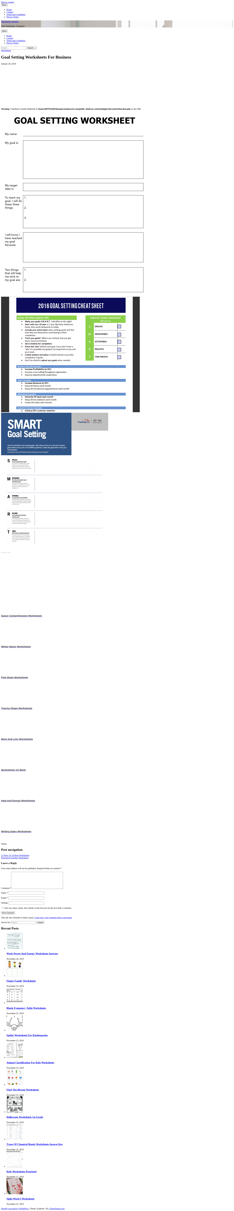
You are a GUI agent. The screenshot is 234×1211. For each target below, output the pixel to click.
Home (9, 10)
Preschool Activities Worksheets (14, 858)
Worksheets (6, 50)
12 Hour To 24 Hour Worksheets (15, 855)
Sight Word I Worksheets (20, 1198)
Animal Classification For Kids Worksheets (30, 1062)
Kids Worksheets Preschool (21, 1171)
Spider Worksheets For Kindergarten (27, 1035)
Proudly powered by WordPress (15, 1208)
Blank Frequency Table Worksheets (26, 1008)
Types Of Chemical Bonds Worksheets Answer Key (34, 1144)
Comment (6, 888)
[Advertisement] (82, 84)
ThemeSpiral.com (56, 1208)
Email (4, 898)
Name (4, 893)
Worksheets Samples (10, 21)
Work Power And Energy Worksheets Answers (32, 953)
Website (4, 903)
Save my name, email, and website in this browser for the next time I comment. (38, 908)
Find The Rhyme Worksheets (22, 1089)
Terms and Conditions (15, 14)
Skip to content (7, 2)
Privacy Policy (12, 17)
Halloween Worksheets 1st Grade (24, 1117)
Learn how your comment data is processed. (53, 917)
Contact (9, 12)
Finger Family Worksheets (21, 980)
